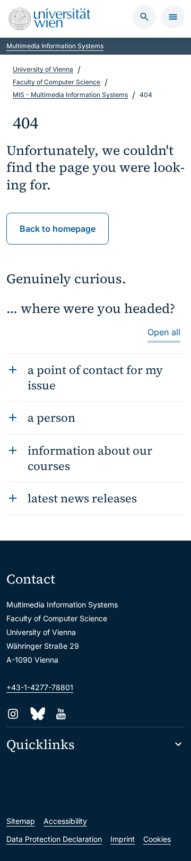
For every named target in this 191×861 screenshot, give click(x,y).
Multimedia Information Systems (54, 46)
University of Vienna (43, 69)
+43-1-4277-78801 (39, 687)
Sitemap (20, 820)
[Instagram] (13, 714)
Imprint (122, 838)
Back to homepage (58, 228)
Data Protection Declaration (54, 838)
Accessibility (65, 820)
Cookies (157, 838)
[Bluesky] (37, 714)
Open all (163, 332)
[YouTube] (61, 714)
